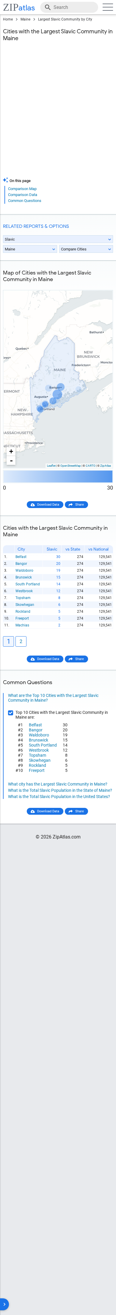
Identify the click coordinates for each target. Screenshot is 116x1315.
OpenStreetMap (70, 465)
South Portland (27, 584)
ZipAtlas (105, 465)
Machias (22, 625)
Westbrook (24, 591)
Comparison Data (22, 194)
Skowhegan (24, 605)
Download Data (48, 505)
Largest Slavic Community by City (65, 19)
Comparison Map (22, 188)
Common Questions (24, 200)
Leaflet (51, 465)
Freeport (22, 618)
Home (8, 19)
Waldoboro (24, 570)
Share (79, 505)
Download (102, 285)
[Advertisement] (58, 113)
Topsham (23, 598)
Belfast (20, 557)
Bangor (21, 564)
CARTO (90, 465)
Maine (25, 19)
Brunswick (23, 577)
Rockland (22, 611)
